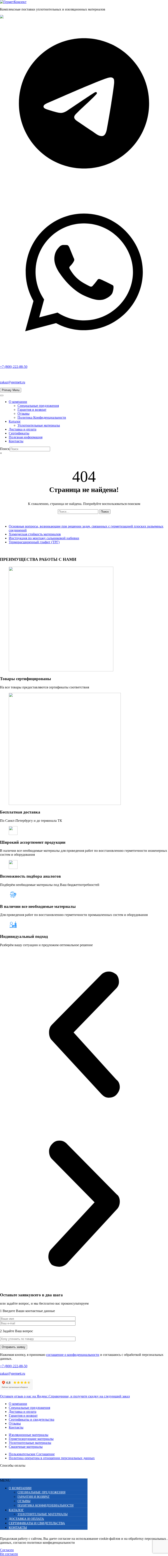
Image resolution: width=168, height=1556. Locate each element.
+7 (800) (13, 367)
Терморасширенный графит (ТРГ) (34, 542)
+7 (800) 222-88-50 (13, 1366)
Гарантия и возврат (32, 409)
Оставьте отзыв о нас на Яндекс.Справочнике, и (65, 1396)
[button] (84, 1035)
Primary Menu (10, 390)
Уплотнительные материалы (39, 425)
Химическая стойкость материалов (35, 534)
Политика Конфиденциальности (42, 417)
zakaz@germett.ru (12, 382)
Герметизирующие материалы (31, 1439)
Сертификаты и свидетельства (31, 1419)
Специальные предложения (38, 406)
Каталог (15, 421)
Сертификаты (19, 433)
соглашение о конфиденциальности (72, 1355)
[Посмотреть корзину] (84, 461)
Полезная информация (25, 437)
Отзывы (24, 413)
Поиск (5, 449)
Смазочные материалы (26, 1446)
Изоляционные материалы (28, 1435)
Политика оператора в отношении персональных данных (52, 1458)
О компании (18, 402)
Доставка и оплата (22, 429)
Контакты (16, 441)
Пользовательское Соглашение (32, 1454)
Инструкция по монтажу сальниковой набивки (44, 538)
